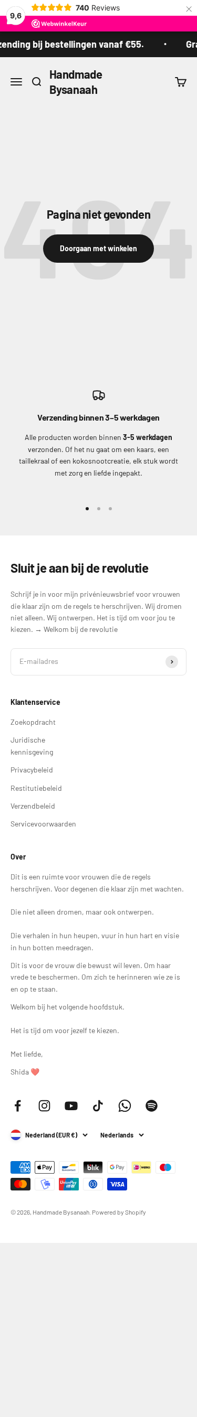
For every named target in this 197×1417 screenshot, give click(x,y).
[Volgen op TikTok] (98, 1106)
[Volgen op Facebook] (18, 1106)
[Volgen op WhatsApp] (125, 1106)
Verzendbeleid (33, 805)
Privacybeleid (32, 769)
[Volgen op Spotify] (151, 1106)
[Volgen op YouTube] (71, 1106)
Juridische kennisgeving (32, 745)
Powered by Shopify (119, 1212)
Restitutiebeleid (36, 787)
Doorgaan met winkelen (98, 248)
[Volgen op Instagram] (44, 1106)
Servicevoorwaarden (43, 823)
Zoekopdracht (33, 721)
